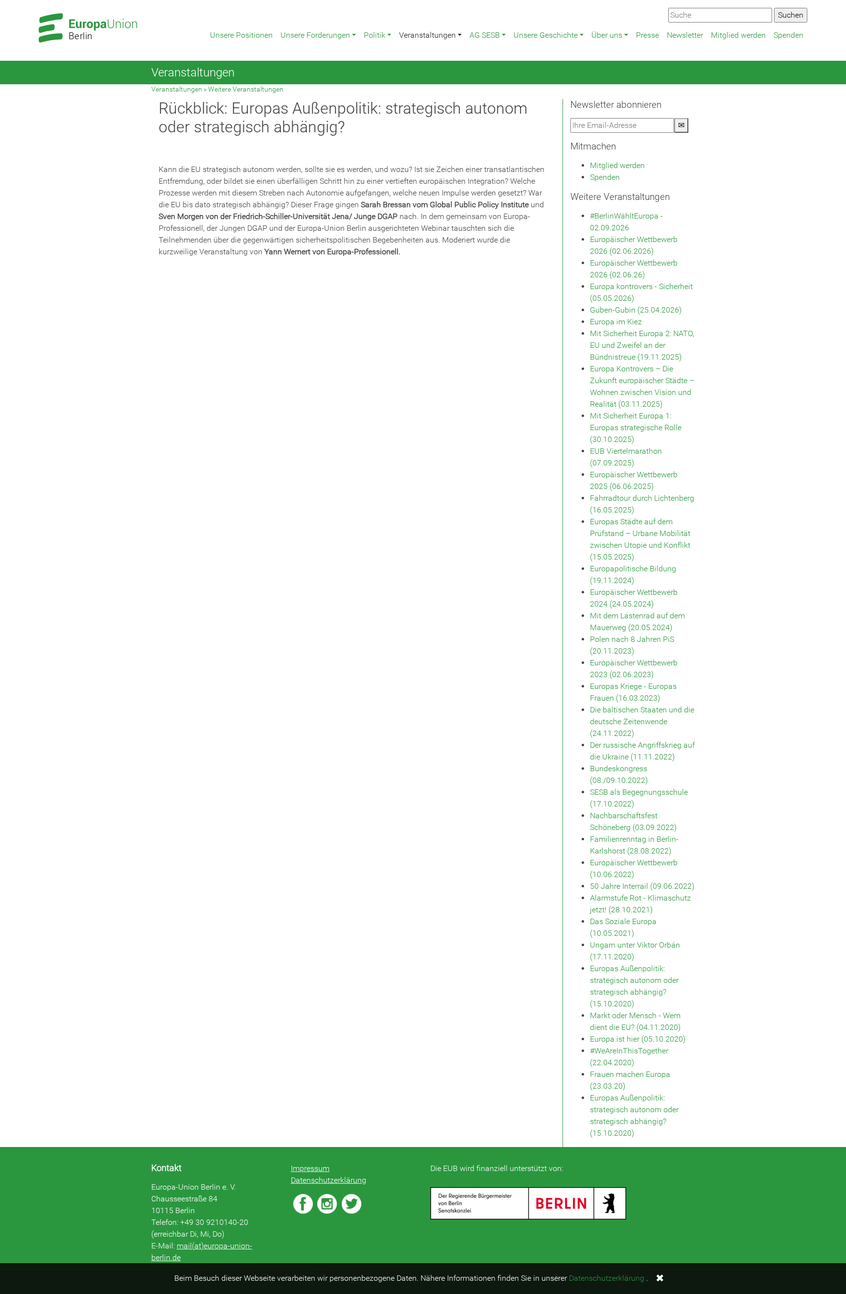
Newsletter (685, 35)
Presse (647, 35)
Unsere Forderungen (315, 35)
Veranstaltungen (427, 35)
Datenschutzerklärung (328, 1180)
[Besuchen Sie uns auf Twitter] (351, 1204)
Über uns (606, 35)
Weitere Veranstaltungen (245, 89)
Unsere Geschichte (546, 35)
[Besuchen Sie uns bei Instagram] (327, 1204)
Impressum (310, 1168)
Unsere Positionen (241, 35)
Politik (374, 35)
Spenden (788, 35)
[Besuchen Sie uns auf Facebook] (303, 1204)
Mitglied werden (738, 35)
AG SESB (485, 35)
